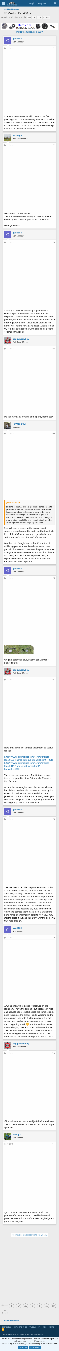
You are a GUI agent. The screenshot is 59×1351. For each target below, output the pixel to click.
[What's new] (50, 3)
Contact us (6, 1326)
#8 (54, 819)
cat (34, 17)
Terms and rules (20, 1326)
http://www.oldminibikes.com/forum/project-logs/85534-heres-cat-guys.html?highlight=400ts (28, 758)
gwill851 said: (11, 502)
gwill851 (6, 17)
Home (51, 1326)
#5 (54, 433)
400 (29, 17)
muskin (46, 17)
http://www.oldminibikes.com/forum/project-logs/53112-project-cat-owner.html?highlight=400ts (26, 765)
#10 (53, 1053)
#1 (54, 48)
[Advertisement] (29, 82)
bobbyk (17, 1134)
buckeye (17, 135)
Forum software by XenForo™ (23, 1335)
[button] (3, 3)
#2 (54, 145)
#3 (54, 242)
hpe (39, 17)
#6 (54, 578)
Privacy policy (34, 1326)
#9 (54, 937)
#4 (54, 348)
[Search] (55, 3)
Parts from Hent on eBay (29, 31)
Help (45, 1326)
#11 (53, 1144)
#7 (54, 679)
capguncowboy (21, 338)
